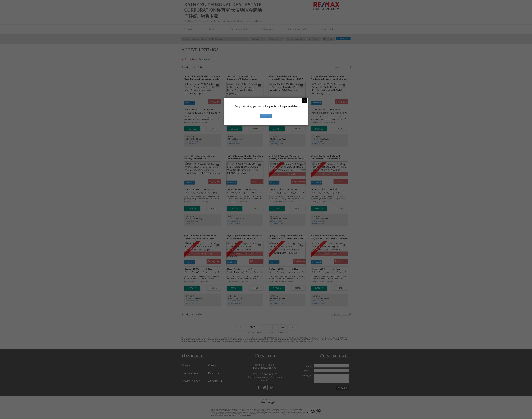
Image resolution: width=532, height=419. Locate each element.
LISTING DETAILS (192, 128)
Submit (342, 388)
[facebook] (259, 387)
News (211, 29)
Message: (306, 375)
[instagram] (271, 387)
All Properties (188, 59)
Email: (307, 370)
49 (282, 327)
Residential (204, 59)
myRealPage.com (266, 402)
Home (188, 29)
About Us (329, 29)
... (275, 327)
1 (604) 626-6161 (192, 141)
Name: (308, 366)
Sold (215, 59)
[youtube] (265, 387)
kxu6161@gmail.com (265, 368)
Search (343, 38)
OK (266, 116)
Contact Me (297, 29)
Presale (267, 29)
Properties (238, 29)
